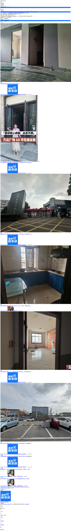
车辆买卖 (35, 11)
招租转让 (32, 11)
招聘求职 (7, 11)
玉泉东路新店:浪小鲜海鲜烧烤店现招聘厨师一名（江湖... (18, 12)
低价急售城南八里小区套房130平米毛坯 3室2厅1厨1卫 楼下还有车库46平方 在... (15, 486)
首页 (1, 11)
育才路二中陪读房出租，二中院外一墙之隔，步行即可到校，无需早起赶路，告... (16, 234)
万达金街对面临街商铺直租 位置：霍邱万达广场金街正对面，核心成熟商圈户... (15, 443)
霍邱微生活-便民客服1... (22, 94)
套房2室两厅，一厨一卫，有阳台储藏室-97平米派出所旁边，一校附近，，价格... (15, 469)
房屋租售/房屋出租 (3, 94)
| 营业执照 (27, 504)
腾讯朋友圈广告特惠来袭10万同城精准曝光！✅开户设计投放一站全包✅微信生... (16, 456)
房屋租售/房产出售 (3, 476)
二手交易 (18, 11)
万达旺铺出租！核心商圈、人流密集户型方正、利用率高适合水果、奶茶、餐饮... (16, 162)
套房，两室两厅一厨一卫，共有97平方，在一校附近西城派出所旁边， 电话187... (15, 478)
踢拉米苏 (15, 310)
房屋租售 (11, 11)
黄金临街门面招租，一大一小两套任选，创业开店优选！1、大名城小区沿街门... (15, 371)
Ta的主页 (2, 503)
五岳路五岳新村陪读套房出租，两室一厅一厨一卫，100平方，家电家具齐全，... (15, 305)
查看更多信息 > (3, 489)
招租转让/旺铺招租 (3, 173)
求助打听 (28, 11)
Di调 (9, 488)
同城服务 (14, 11)
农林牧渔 (25, 11)
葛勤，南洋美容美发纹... (18, 476)
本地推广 (21, 11)
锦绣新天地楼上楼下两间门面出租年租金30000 (9, 83)
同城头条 (4, 11)
